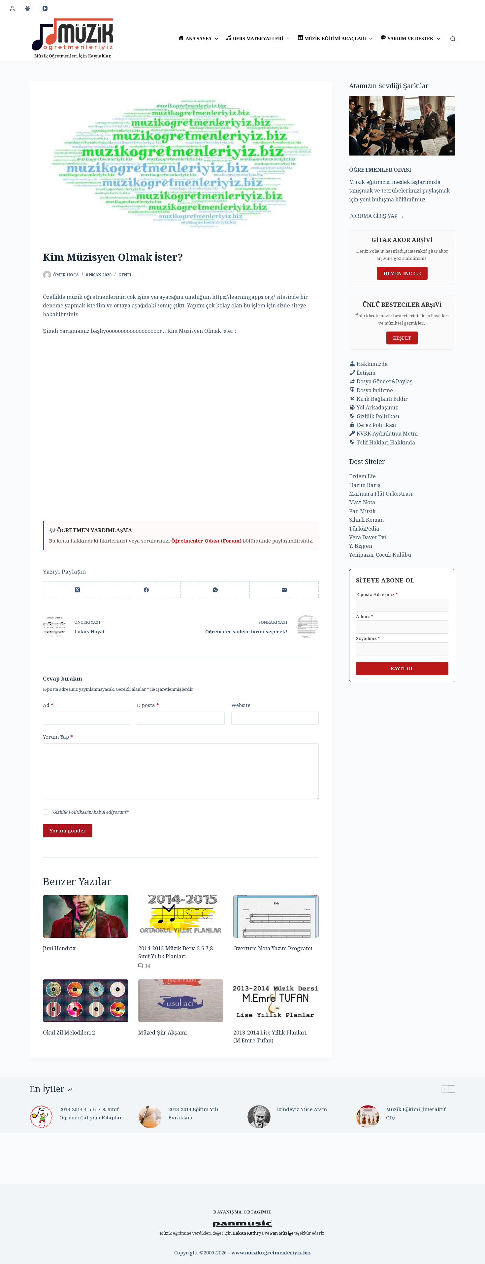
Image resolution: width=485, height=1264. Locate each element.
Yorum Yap (58, 736)
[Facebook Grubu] (27, 8)
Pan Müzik (362, 511)
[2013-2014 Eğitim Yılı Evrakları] (150, 1116)
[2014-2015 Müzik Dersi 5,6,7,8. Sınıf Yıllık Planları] (181, 916)
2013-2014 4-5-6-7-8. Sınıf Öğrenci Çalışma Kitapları (91, 1113)
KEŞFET (402, 338)
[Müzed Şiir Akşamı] (181, 1000)
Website (240, 705)
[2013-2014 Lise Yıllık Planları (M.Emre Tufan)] (276, 1000)
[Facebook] (146, 589)
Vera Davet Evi (367, 537)
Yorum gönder (67, 830)
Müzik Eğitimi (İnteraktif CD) (416, 1113)
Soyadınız (368, 638)
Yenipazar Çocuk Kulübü (380, 554)
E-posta (148, 705)
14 (147, 966)
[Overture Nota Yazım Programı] (276, 916)
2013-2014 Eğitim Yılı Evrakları (193, 1113)
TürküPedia (364, 528)
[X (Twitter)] (77, 589)
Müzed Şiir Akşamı (162, 1032)
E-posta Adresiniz (377, 594)
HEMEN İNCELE (402, 273)
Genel (125, 275)
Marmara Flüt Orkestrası (380, 493)
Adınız (364, 616)
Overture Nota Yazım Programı (272, 948)
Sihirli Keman (366, 519)
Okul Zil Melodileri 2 (69, 1032)
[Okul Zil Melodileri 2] (85, 1000)
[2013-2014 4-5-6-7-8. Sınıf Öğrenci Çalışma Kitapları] (41, 1116)
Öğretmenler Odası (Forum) (206, 540)
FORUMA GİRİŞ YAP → (376, 216)
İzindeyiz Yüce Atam (302, 1109)
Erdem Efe (362, 476)
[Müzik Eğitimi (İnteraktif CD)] (367, 1116)
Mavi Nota (362, 502)
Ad (48, 705)
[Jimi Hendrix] (85, 916)
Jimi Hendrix (59, 948)
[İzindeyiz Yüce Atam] (259, 1116)
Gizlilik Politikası (70, 812)
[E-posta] (284, 589)
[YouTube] (45, 8)
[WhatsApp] (215, 589)
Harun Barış (364, 485)
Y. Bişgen (360, 545)
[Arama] (452, 38)
